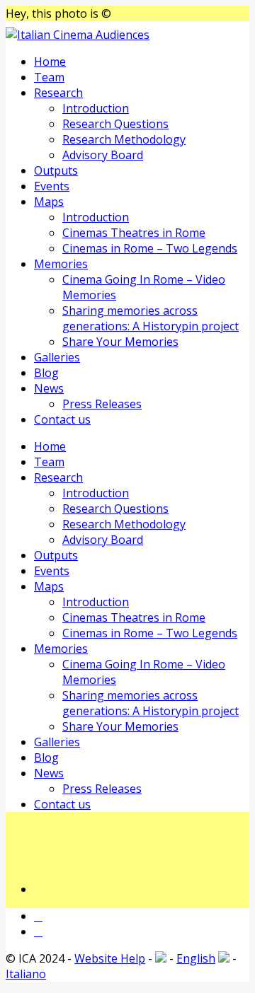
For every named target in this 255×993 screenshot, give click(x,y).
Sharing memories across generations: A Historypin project (150, 318)
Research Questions (115, 124)
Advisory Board (102, 155)
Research (58, 92)
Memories (61, 264)
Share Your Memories (120, 341)
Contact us (62, 419)
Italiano (26, 974)
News (49, 388)
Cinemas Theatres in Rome (133, 232)
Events (51, 186)
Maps (49, 201)
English (195, 958)
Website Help (109, 958)
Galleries (57, 357)
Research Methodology (124, 139)
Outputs (56, 170)
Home (50, 61)
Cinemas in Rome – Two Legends (149, 248)
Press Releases (102, 404)
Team (49, 77)
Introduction (95, 108)
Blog (46, 373)
